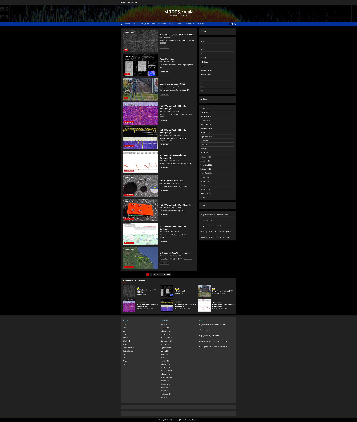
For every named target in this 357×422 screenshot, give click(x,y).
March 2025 (205, 153)
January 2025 (205, 161)
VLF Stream (190, 24)
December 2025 (206, 125)
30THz (203, 41)
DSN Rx (135, 24)
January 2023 (205, 177)
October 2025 (205, 133)
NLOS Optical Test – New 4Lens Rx (175, 205)
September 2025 (206, 137)
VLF (126, 50)
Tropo (203, 87)
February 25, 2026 (171, 87)
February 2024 (206, 169)
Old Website (144, 24)
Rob (162, 37)
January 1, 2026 (170, 161)
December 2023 (206, 173)
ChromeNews (184, 420)
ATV (202, 45)
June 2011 (204, 197)
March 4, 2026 (170, 62)
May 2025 (204, 149)
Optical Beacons (206, 70)
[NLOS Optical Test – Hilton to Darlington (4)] (140, 113)
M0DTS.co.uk (178, 12)
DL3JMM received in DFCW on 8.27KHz (177, 35)
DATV (202, 50)
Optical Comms (129, 122)
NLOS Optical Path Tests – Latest (174, 253)
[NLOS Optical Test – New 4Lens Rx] (140, 210)
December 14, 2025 (171, 232)
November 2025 (206, 129)
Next (168, 274)
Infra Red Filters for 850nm (171, 180)
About (127, 24)
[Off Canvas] (122, 24)
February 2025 (206, 157)
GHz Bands (204, 62)
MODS (203, 66)
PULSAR (127, 74)
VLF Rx (171, 24)
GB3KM (203, 58)
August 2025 (205, 141)
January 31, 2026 (171, 135)
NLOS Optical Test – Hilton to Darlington (173, 228)
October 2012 (205, 189)
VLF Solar (179, 24)
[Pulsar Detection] (140, 65)
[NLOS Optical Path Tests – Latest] (140, 258)
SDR (202, 83)
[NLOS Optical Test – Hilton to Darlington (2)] (140, 162)
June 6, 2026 (169, 37)
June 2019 (204, 185)
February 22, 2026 (171, 111)
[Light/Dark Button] (231, 24)
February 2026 (206, 116)
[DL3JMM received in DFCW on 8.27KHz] (140, 41)
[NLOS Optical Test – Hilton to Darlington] (140, 234)
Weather (200, 24)
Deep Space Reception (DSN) (172, 84)
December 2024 (206, 165)
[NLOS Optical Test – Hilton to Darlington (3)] (140, 137)
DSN (126, 98)
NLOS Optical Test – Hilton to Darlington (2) (173, 156)
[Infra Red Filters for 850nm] (140, 186)
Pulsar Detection (167, 59)
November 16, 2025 (171, 256)
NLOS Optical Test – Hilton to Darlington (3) (173, 131)
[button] (235, 24)
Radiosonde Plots (159, 24)
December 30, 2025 (171, 183)
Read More (164, 47)
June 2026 (204, 108)
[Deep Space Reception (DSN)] (140, 89)
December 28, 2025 (171, 208)
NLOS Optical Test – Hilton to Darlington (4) (173, 107)
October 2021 (205, 181)
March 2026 (205, 112)
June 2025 (204, 145)
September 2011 (206, 193)
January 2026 (205, 120)
